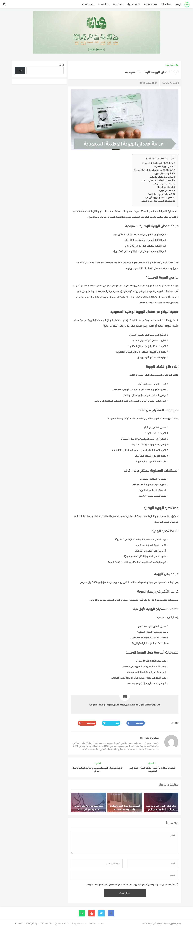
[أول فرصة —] (187, 4)
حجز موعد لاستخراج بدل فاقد (161, 177)
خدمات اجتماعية (150, 4)
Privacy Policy (31, 923)
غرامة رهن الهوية (166, 190)
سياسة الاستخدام (62, 923)
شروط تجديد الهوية (165, 187)
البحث (61, 65)
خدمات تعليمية (88, 4)
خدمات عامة (166, 4)
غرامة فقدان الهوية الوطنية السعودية (157, 163)
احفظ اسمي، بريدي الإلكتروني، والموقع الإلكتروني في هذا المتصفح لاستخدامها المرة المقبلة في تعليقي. (131, 884)
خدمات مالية (118, 4)
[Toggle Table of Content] (172, 157)
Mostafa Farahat (169, 83)
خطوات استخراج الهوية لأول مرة (158, 197)
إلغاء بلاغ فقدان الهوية (163, 173)
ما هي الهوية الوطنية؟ (163, 166)
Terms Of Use (46, 923)
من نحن (92, 923)
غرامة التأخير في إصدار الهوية (160, 194)
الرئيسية (178, 4)
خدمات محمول (133, 4)
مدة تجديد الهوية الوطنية (163, 184)
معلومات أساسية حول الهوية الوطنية (156, 201)
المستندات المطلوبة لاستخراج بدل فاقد (157, 180)
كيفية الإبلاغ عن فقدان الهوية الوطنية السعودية (153, 170)
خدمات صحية (103, 4)
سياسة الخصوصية (79, 923)
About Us (19, 923)
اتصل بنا (101, 923)
